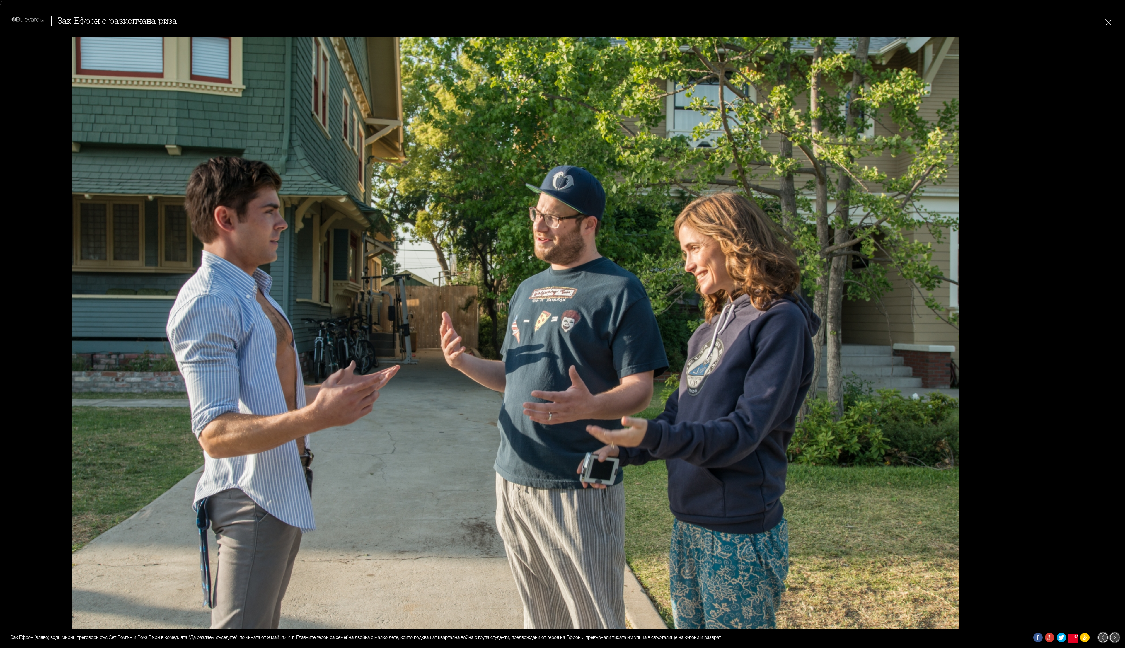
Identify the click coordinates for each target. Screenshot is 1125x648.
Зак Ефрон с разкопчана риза (117, 21)
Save (1076, 636)
